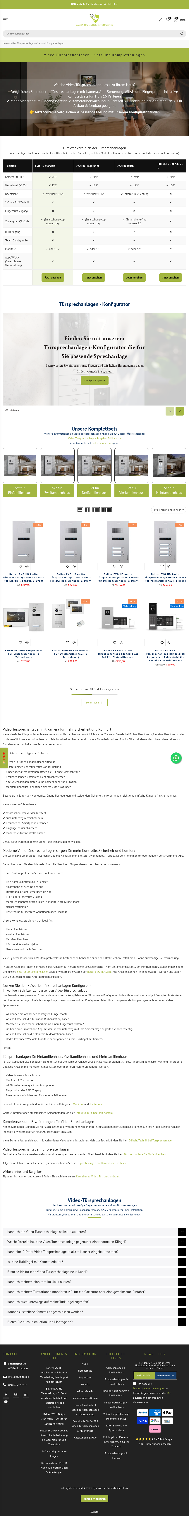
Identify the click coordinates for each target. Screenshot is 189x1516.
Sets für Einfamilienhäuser (32, 971)
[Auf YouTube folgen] (6, 1401)
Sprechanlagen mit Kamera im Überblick (102, 1163)
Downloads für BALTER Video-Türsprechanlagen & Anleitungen (54, 1467)
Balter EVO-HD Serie (99, 971)
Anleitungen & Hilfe (85, 1437)
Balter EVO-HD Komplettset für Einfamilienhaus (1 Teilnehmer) (24, 654)
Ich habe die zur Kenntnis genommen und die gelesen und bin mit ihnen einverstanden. (152, 1393)
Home (6, 43)
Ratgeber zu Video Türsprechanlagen (97, 1176)
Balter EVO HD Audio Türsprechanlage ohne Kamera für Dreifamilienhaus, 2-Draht (118, 577)
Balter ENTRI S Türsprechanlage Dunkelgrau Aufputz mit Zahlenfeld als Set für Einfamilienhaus (165, 655)
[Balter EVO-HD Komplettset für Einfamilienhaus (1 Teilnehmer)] (23, 621)
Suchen (94, 1511)
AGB (168, 1393)
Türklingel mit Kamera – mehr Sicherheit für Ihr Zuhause (116, 1442)
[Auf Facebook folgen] (6, 1394)
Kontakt (85, 1384)
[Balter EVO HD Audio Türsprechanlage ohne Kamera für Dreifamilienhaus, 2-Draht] (118, 545)
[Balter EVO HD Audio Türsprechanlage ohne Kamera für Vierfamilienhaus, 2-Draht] (165, 545)
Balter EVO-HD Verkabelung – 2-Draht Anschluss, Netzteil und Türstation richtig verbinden (54, 1398)
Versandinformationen (85, 1398)
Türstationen (97, 1104)
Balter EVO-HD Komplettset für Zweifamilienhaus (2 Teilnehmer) (71, 654)
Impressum (85, 1377)
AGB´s (85, 1363)
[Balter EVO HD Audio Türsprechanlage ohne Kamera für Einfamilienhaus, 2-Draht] (23, 545)
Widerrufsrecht (85, 1391)
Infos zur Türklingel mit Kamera (94, 1113)
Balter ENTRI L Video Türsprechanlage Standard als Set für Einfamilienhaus (118, 654)
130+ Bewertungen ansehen (155, 1444)
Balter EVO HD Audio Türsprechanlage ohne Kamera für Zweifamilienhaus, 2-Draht (71, 577)
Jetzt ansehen (53, 277)
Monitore (78, 1104)
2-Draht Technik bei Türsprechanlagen (151, 1140)
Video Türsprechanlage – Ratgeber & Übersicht (94, 438)
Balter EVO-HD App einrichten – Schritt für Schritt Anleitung (54, 1419)
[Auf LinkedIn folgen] (26, 1394)
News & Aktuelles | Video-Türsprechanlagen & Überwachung (85, 1409)
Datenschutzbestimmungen (148, 1388)
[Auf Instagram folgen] (16, 1394)
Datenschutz (85, 1370)
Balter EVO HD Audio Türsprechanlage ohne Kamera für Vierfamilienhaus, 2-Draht (165, 577)
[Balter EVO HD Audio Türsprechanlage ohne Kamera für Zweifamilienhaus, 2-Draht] (71, 545)
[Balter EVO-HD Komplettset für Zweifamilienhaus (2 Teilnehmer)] (71, 621)
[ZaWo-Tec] (94, 20)
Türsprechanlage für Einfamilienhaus (145, 1154)
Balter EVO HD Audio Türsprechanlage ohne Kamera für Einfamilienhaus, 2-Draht (23, 577)
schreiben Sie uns (103, 443)
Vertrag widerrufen (94, 1498)
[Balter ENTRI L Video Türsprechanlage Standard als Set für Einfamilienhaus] (118, 621)
